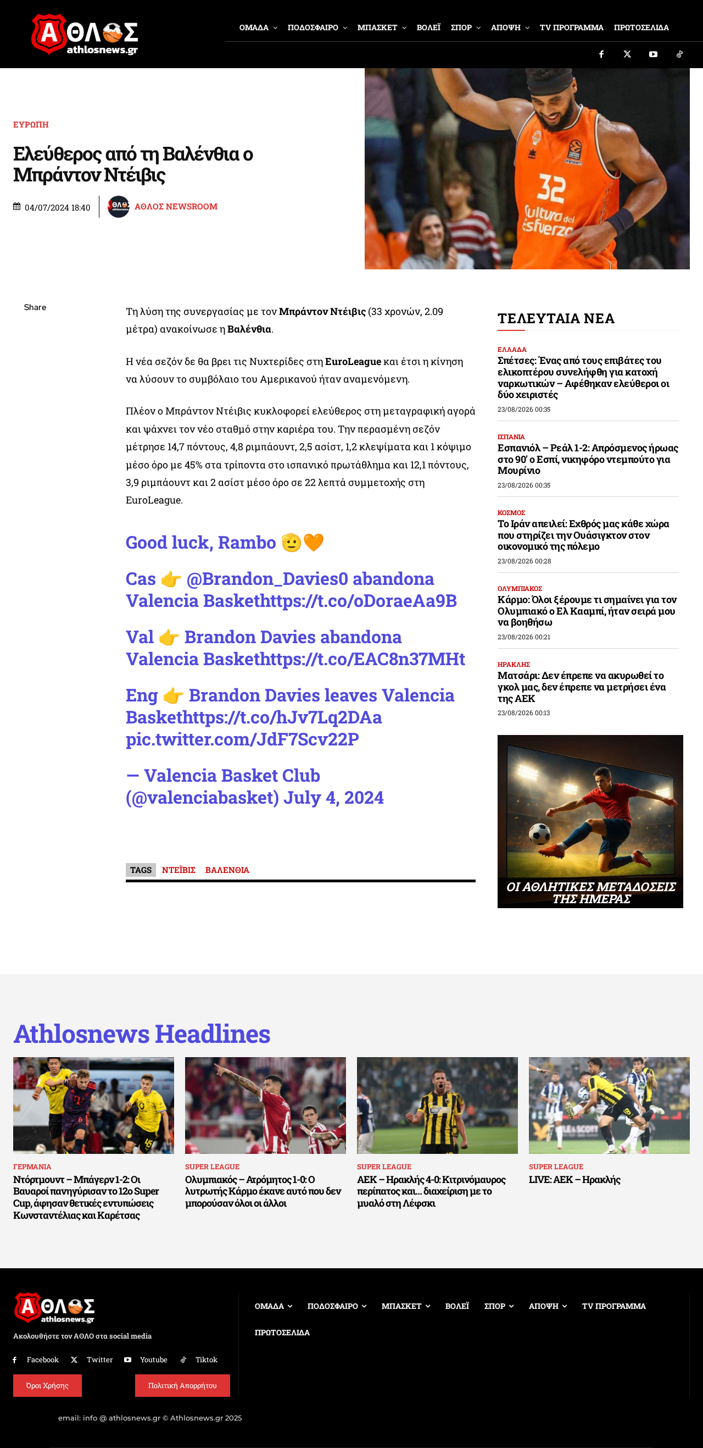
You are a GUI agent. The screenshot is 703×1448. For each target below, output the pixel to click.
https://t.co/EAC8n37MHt (362, 658)
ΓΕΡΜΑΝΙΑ (32, 1166)
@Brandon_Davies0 (267, 578)
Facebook (43, 1359)
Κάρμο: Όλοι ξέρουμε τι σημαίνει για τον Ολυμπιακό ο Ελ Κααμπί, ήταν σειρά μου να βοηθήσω (587, 610)
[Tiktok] (679, 55)
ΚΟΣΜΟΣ (511, 512)
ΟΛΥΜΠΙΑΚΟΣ (520, 588)
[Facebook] (601, 55)
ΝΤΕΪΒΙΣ (179, 869)
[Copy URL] (35, 463)
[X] (35, 360)
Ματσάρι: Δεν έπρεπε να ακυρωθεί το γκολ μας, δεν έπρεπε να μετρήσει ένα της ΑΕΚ (582, 686)
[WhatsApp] (35, 386)
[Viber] (35, 412)
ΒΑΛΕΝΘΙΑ (227, 869)
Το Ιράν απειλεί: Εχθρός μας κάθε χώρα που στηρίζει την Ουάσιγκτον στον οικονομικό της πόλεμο (583, 534)
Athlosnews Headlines (141, 1033)
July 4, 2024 (333, 797)
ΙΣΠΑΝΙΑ (511, 436)
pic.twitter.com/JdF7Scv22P (242, 738)
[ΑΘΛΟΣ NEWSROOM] (120, 207)
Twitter (100, 1359)
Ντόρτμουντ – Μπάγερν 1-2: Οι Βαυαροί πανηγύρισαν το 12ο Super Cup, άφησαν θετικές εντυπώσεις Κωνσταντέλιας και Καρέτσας (86, 1197)
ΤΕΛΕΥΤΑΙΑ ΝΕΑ (556, 318)
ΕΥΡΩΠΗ (31, 124)
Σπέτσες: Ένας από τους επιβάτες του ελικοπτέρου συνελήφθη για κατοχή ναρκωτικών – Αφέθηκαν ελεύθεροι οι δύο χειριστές (583, 377)
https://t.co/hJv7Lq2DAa (282, 716)
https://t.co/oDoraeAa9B (358, 600)
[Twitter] (627, 55)
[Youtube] (653, 55)
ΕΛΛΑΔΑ (512, 349)
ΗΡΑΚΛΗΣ (514, 664)
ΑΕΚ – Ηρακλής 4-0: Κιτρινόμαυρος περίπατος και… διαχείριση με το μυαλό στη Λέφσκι (431, 1191)
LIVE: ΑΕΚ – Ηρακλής (574, 1179)
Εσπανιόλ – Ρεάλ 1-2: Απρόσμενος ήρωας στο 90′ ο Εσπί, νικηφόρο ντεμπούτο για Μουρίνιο (588, 459)
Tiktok (206, 1359)
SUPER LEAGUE (212, 1166)
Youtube (154, 1359)
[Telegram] (35, 438)
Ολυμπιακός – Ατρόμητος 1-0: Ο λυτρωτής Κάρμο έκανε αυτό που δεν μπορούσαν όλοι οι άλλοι (263, 1191)
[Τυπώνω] (35, 489)
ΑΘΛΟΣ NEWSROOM (176, 206)
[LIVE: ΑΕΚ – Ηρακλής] (609, 1105)
